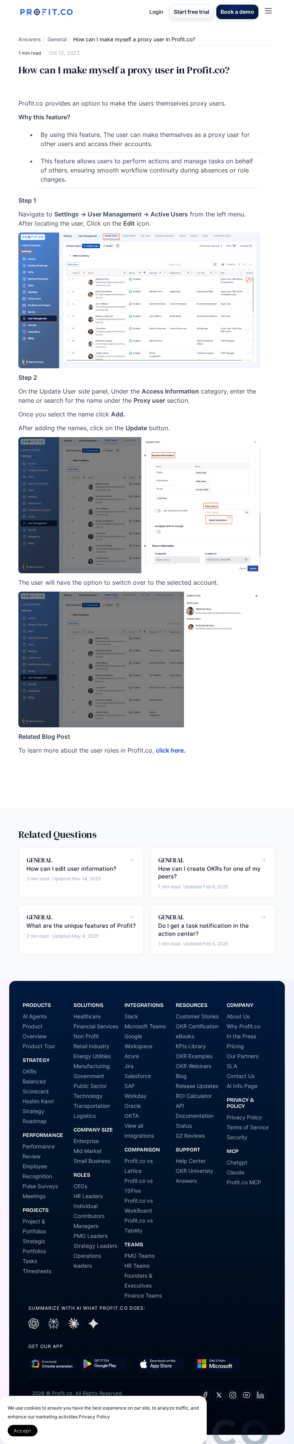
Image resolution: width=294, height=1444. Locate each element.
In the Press (241, 1036)
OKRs (29, 1071)
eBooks (185, 1036)
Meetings (34, 1196)
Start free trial (191, 11)
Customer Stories (197, 1016)
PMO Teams (139, 1255)
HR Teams (137, 1265)
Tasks (30, 1261)
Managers (86, 1226)
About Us (238, 1016)
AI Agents (35, 1016)
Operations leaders (87, 1260)
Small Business (92, 1161)
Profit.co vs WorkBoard (138, 1205)
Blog (181, 1076)
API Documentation (195, 1111)
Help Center (191, 1161)
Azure (131, 1056)
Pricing (235, 1046)
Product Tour (39, 1046)
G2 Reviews (190, 1135)
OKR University (194, 1171)
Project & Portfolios (34, 1226)
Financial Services (96, 1026)
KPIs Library (191, 1046)
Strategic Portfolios (34, 1246)
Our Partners (242, 1056)
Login (156, 11)
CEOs (80, 1186)
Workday (135, 1096)
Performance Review (39, 1151)
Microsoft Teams (145, 1026)
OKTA (131, 1115)
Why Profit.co (243, 1026)
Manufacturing (92, 1066)
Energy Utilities (92, 1056)
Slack (131, 1016)
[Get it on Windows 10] (217, 1364)
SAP (129, 1086)
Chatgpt (237, 1162)
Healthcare (87, 1016)
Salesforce (137, 1076)
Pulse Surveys (40, 1186)
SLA (232, 1066)
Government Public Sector (90, 1081)
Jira (129, 1066)
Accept (22, 1431)
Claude (235, 1172)
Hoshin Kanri (38, 1101)
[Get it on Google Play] (52, 1364)
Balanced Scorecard (36, 1086)
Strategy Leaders (95, 1245)
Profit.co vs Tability (138, 1225)
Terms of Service (248, 1127)
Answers (29, 39)
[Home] (46, 12)
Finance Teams (143, 1295)
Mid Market (88, 1151)
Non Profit (86, 1036)
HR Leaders (88, 1196)
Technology (88, 1096)
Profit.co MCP (244, 1182)
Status (184, 1125)
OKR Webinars (193, 1066)
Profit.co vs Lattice (138, 1166)
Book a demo (237, 11)
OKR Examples (194, 1056)
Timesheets (37, 1271)
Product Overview (34, 1031)
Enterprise (86, 1141)
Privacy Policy (244, 1117)
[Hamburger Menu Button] (268, 11)
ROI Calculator (194, 1096)
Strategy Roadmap (35, 1116)
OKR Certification (197, 1026)
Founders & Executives (138, 1280)
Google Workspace (138, 1041)
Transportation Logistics (92, 1111)
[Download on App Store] (160, 1364)
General (57, 39)
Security (237, 1137)
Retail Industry (91, 1046)
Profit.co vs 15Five (138, 1185)
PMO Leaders (91, 1236)
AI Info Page (242, 1086)
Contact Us (241, 1076)
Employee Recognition (37, 1171)
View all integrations (139, 1130)
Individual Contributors (89, 1211)
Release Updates (197, 1086)
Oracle (132, 1106)
